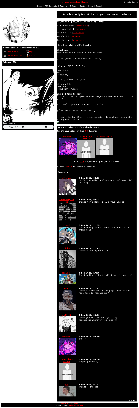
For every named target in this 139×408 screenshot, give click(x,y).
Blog (90, 6)
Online (73, 6)
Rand (63, 6)
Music (82, 6)
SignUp (127, 2)
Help (69, 404)
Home (39, 6)
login (69, 167)
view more (82, 25)
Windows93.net (76, 406)
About (63, 404)
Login (135, 2)
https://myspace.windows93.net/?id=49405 (26, 64)
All (51, 6)
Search (99, 6)
